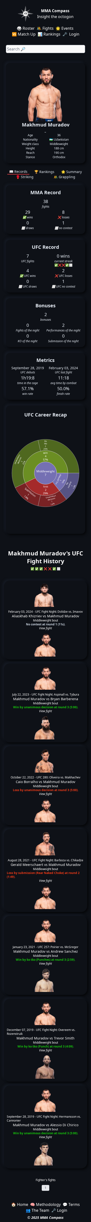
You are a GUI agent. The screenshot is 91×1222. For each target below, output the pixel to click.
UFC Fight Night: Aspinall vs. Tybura (55, 694)
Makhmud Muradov (63, 616)
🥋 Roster (26, 28)
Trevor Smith (64, 1038)
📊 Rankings (49, 34)
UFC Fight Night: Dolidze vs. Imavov (59, 612)
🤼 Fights (45, 28)
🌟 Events (65, 28)
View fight (45, 628)
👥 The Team (37, 1210)
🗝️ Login (71, 34)
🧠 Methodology (45, 1204)
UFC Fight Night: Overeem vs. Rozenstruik (41, 1032)
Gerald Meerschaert (27, 864)
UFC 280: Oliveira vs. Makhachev (58, 777)
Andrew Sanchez (64, 951)
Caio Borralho (27, 781)
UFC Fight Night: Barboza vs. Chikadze (57, 860)
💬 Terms (71, 1204)
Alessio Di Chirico (64, 1125)
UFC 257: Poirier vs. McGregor (58, 947)
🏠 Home (19, 1204)
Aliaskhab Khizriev (27, 616)
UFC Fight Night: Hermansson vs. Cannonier (44, 1119)
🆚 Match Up (24, 34)
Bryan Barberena (64, 699)
